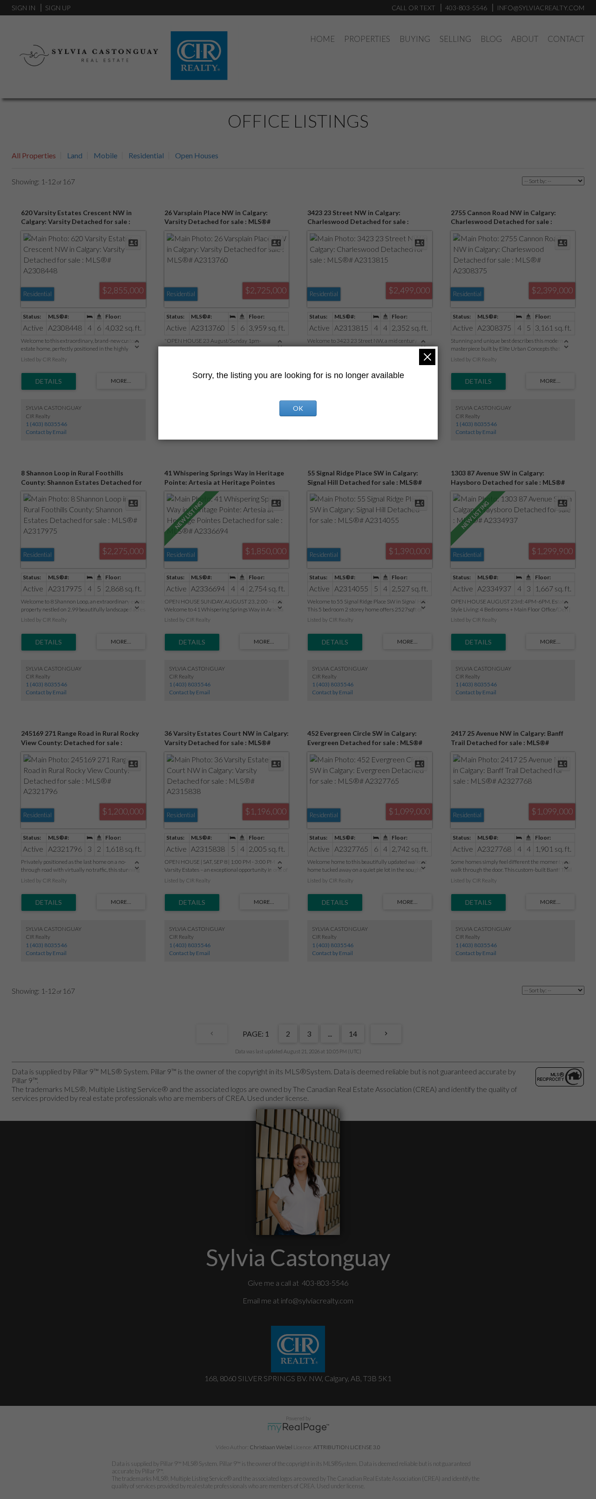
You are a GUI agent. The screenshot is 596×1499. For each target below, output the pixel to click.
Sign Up (57, 8)
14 (353, 1033)
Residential (146, 155)
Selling (455, 39)
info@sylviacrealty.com (317, 1300)
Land (74, 155)
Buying (415, 39)
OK (298, 408)
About (524, 39)
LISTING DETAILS (48, 381)
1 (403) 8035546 (46, 424)
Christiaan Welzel (271, 1447)
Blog (491, 39)
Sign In (23, 8)
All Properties (34, 155)
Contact (566, 39)
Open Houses (196, 155)
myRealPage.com (298, 1427)
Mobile (105, 155)
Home (322, 39)
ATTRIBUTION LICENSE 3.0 (346, 1447)
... (330, 1033)
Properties (367, 39)
